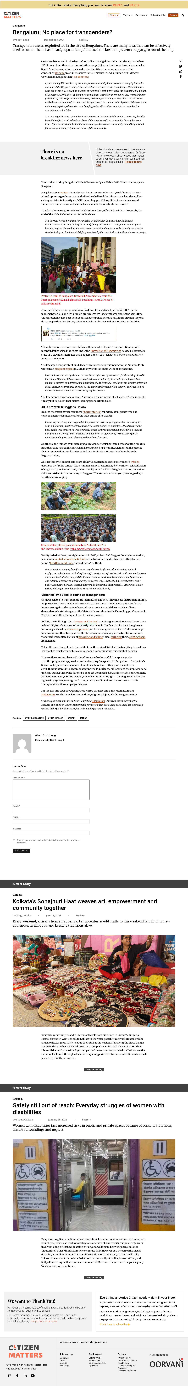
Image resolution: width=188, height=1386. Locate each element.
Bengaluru (19, 25)
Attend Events (95, 1360)
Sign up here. (100, 1342)
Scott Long (22, 39)
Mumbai (18, 1098)
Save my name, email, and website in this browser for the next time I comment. (48, 841)
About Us (64, 1358)
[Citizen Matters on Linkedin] (25, 1375)
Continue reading (94, 1069)
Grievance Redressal (127, 1370)
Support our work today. (44, 1321)
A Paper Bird (98, 700)
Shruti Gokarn (24, 1119)
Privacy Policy (124, 1358)
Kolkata (17, 894)
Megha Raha (23, 915)
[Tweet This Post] (180, 66)
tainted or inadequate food (69, 559)
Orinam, (60, 72)
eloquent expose (64, 368)
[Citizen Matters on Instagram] (9, 1375)
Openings (64, 1365)
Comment (19, 777)
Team (62, 1360)
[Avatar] (22, 743)
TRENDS (83, 718)
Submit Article (158, 15)
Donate (173, 15)
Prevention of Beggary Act (106, 350)
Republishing (123, 1363)
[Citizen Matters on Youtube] (32, 1375)
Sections (140, 15)
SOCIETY (71, 718)
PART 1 (118, 5)
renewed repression (77, 629)
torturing (116, 636)
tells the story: (80, 76)
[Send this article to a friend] (180, 61)
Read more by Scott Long (48, 740)
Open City (93, 1365)
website (135, 461)
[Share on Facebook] (181, 76)
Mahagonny (48, 694)
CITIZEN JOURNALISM (34, 718)
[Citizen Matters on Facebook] (17, 1375)
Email (16, 817)
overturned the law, (86, 621)
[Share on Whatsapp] (180, 71)
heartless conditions (62, 563)
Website (17, 829)
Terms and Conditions (127, 1360)
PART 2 (135, 5)
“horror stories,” (92, 411)
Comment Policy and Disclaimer (127, 1366)
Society (83, 39)
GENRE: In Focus (55, 718)
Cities (113, 15)
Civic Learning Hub (97, 1363)
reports (64, 192)
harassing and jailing (91, 636)
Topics (127, 15)
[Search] (183, 15)
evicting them (137, 636)
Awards (63, 1363)
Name (16, 806)
